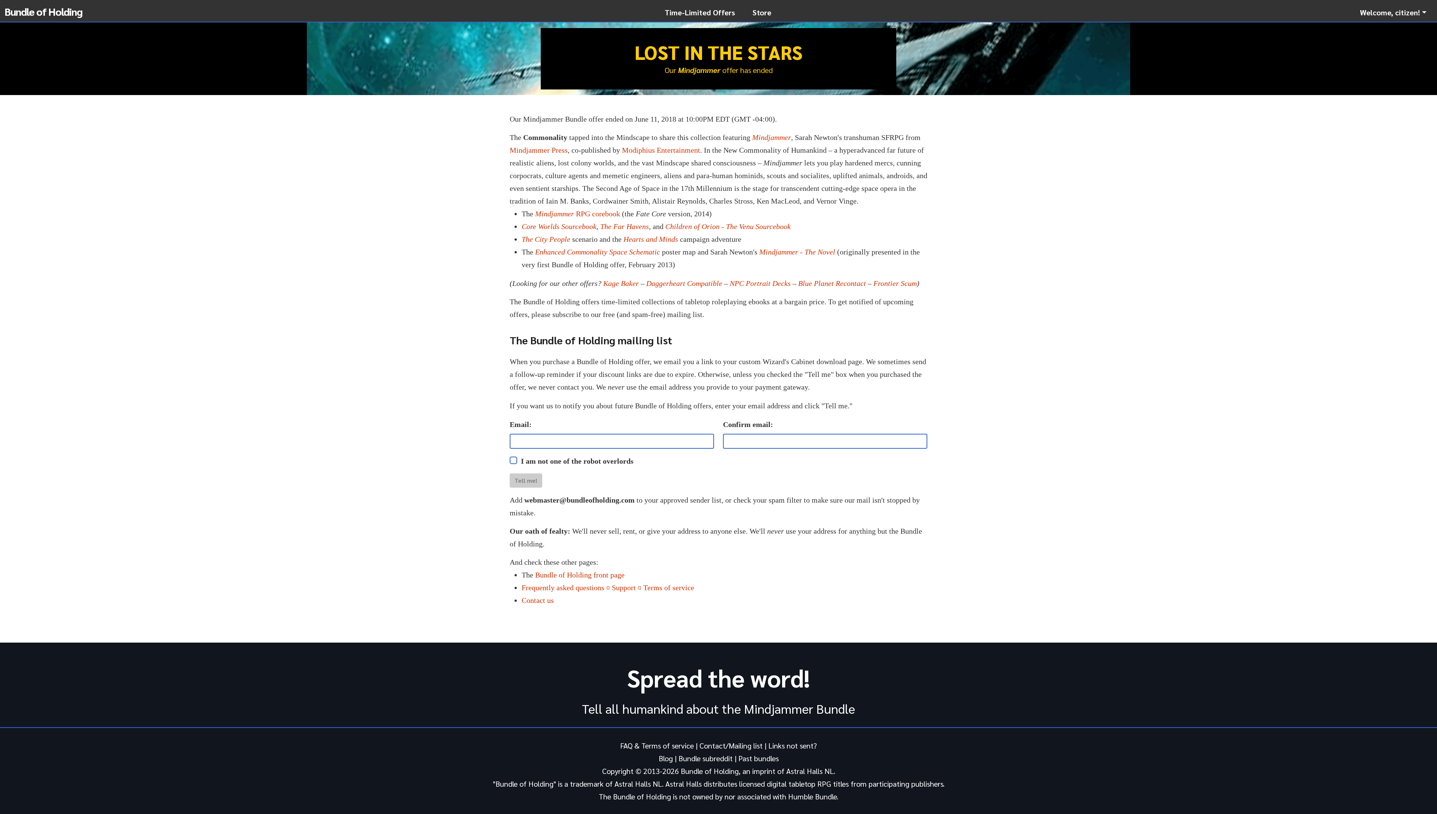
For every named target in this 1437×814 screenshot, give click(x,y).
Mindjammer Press (539, 150)
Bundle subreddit (705, 758)
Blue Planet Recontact (832, 283)
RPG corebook (577, 214)
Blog (666, 758)
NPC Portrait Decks (760, 283)
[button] (1393, 12)
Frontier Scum (895, 283)
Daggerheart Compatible (684, 283)
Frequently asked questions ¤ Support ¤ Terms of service (608, 587)
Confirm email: (748, 424)
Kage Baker (621, 283)
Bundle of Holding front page (580, 575)
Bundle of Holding (43, 11)
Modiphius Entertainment (661, 150)
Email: (521, 424)
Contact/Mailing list (731, 745)
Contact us (538, 600)
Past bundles (758, 758)
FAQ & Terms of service (657, 745)
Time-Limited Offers (700, 12)
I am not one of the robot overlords (577, 461)
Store (762, 12)
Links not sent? (792, 745)
